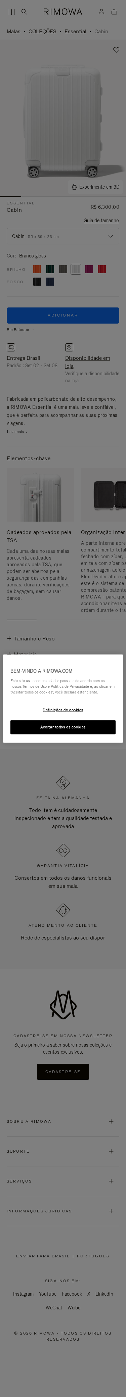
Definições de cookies (63, 709)
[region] (63, 699)
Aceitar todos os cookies (63, 726)
